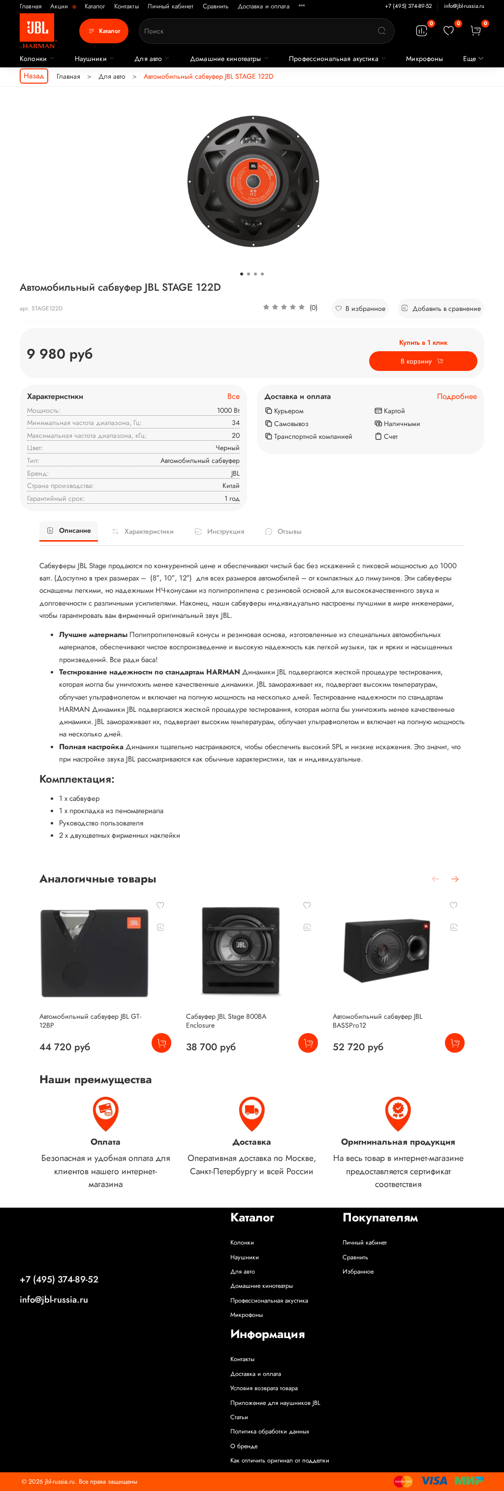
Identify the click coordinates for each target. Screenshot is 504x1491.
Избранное (358, 1271)
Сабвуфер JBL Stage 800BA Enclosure (226, 1020)
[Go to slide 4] (262, 274)
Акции (60, 6)
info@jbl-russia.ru (464, 6)
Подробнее (457, 396)
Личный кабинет (171, 6)
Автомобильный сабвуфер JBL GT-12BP (90, 1020)
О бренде (243, 1446)
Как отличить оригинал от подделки (279, 1460)
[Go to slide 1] (241, 274)
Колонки (33, 58)
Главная (30, 6)
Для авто (148, 58)
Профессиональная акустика (333, 58)
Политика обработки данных (269, 1431)
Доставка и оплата (263, 6)
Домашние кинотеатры (225, 58)
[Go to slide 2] (248, 274)
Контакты (126, 6)
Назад (34, 75)
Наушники (91, 58)
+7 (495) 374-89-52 (408, 6)
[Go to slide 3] (255, 274)
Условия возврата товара (264, 1388)
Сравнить (216, 6)
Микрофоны (424, 58)
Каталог (95, 6)
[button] (290, 308)
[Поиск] (382, 31)
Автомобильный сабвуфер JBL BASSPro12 (377, 1020)
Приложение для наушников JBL (275, 1403)
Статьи (239, 1417)
